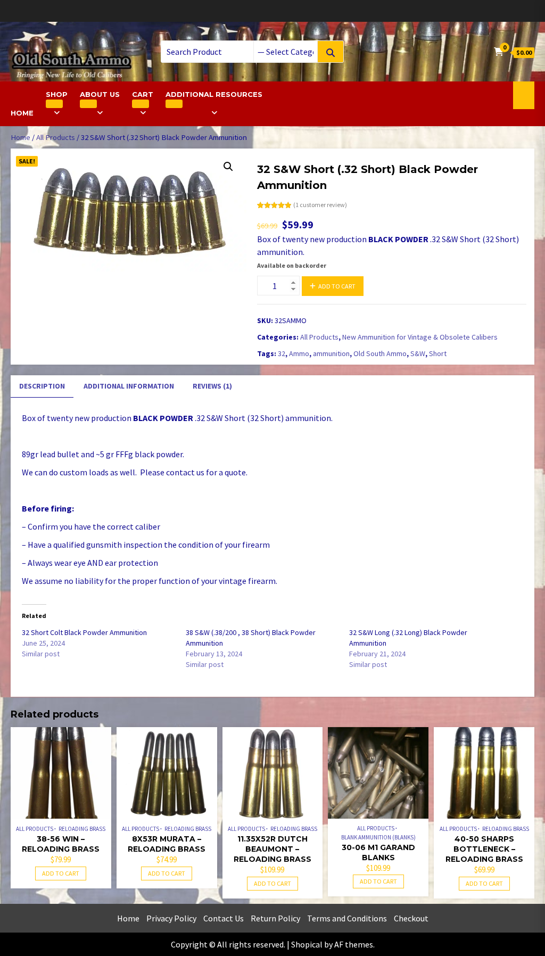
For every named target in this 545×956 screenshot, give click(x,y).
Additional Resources (214, 94)
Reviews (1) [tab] (212, 386)
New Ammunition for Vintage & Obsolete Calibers (420, 337)
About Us (100, 94)
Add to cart (337, 286)
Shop (57, 94)
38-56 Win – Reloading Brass (61, 844)
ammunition (331, 353)
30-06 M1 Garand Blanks (378, 852)
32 (281, 353)
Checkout (411, 918)
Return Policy (275, 918)
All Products (55, 137)
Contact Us (223, 918)
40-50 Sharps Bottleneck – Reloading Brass (484, 849)
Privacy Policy (171, 918)
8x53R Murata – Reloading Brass (166, 844)
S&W (417, 353)
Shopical (307, 944)
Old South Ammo (380, 353)
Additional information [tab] (129, 386)
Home (22, 113)
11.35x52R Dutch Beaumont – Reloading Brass (272, 849)
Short (438, 353)
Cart (142, 94)
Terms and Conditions (347, 918)
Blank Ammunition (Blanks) (378, 837)
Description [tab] (42, 386)
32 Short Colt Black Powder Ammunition (84, 632)
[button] (228, 166)
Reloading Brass (82, 829)
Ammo (299, 353)
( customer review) (320, 205)
